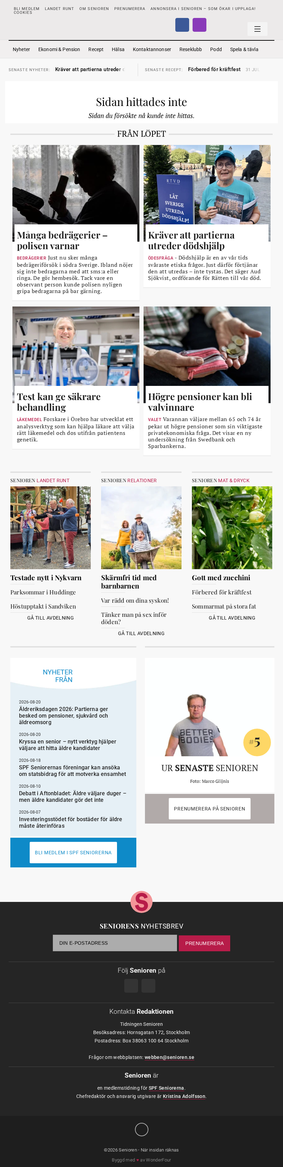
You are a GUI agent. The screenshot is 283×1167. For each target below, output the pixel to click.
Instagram (199, 25)
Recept (96, 49)
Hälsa (118, 49)
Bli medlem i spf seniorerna (73, 852)
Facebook (182, 25)
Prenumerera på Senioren (209, 808)
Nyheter (21, 49)
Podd (216, 49)
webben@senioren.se (169, 1057)
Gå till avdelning (50, 617)
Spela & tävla (244, 49)
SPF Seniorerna (166, 1088)
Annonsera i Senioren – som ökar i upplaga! (203, 9)
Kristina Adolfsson (184, 1096)
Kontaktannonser (152, 49)
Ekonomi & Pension (59, 49)
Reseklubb (190, 49)
